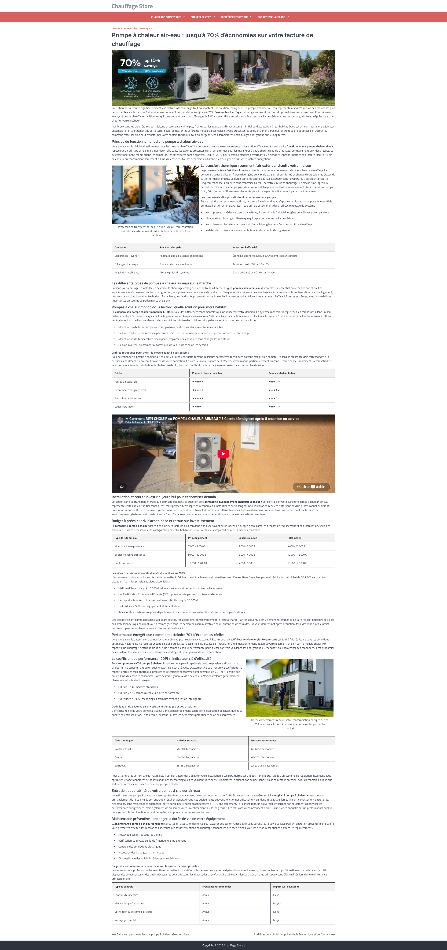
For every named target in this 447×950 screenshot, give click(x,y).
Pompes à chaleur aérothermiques (132, 28)
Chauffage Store (132, 6)
